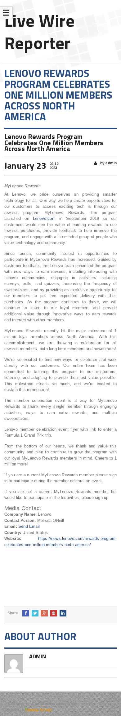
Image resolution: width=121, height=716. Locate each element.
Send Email (29, 526)
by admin (108, 163)
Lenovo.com (44, 218)
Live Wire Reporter (39, 31)
